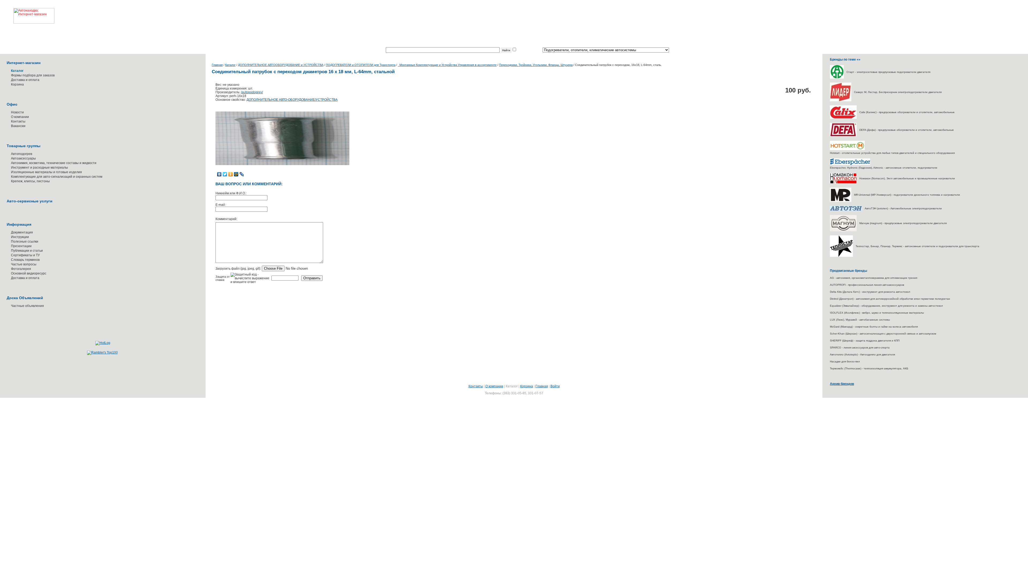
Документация (22, 232)
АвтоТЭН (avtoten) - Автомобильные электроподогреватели (903, 208)
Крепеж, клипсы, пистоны (30, 181)
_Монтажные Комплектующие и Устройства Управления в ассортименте (447, 64)
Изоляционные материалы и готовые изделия (46, 172)
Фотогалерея (21, 269)
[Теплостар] (841, 255)
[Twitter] (225, 174)
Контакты (18, 121)
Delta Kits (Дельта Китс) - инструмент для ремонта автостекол (870, 291)
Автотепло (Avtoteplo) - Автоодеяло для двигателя (862, 354)
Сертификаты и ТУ (25, 255)
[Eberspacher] (850, 163)
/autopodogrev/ (252, 92)
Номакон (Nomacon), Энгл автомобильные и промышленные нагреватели (907, 178)
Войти (555, 386)
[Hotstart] (847, 149)
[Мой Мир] (236, 174)
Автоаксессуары (23, 158)
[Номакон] (843, 182)
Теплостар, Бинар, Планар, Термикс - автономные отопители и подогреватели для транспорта (917, 246)
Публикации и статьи (27, 251)
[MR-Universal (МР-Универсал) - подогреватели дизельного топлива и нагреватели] (840, 200)
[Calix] (843, 117)
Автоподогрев (21, 154)
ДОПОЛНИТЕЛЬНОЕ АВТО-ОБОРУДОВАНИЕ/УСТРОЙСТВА (292, 100)
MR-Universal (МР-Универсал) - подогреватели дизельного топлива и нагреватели (907, 194)
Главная (217, 64)
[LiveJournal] (242, 174)
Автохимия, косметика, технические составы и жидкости (53, 163)
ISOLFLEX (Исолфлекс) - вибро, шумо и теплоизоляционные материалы (877, 312)
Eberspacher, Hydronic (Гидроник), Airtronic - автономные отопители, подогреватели (883, 167)
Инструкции (20, 237)
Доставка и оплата (25, 80)
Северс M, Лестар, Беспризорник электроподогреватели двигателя (898, 92)
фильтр (522, 50)
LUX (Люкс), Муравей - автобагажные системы (860, 319)
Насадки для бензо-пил (845, 361)
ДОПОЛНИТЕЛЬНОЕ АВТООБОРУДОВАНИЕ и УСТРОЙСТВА (280, 64)
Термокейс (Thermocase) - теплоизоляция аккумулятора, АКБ (869, 368)
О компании (20, 117)
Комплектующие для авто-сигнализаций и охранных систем (56, 177)
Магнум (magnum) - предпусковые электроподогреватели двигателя (903, 223)
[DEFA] (843, 135)
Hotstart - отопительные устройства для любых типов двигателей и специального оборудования (892, 152)
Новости (17, 112)
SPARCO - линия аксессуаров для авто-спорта (860, 347)
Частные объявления (27, 306)
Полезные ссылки (24, 241)
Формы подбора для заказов (33, 75)
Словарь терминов (25, 260)
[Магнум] (843, 230)
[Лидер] (840, 100)
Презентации (21, 246)
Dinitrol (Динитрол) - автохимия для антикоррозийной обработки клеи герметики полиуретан (890, 298)
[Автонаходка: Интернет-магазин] (27, 12)
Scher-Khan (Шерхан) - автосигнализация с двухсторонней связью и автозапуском (883, 333)
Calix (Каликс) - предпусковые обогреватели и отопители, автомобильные (907, 112)
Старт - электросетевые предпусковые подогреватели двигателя (888, 71)
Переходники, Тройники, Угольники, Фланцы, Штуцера (536, 64)
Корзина (17, 84)
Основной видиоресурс (28, 273)
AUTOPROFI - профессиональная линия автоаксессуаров (867, 284)
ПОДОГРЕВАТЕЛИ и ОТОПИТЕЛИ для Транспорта (360, 64)
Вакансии (18, 126)
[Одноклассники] (230, 174)
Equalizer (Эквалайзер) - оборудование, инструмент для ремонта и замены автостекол (886, 305)
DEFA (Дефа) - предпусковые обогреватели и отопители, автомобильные (906, 129)
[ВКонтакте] (219, 174)
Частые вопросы (23, 264)
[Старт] (837, 77)
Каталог (230, 64)
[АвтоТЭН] (846, 210)
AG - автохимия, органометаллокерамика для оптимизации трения (873, 277)
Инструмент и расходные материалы (39, 167)
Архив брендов (842, 383)
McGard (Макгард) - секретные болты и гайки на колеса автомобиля (874, 326)
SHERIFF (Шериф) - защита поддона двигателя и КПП (865, 340)
